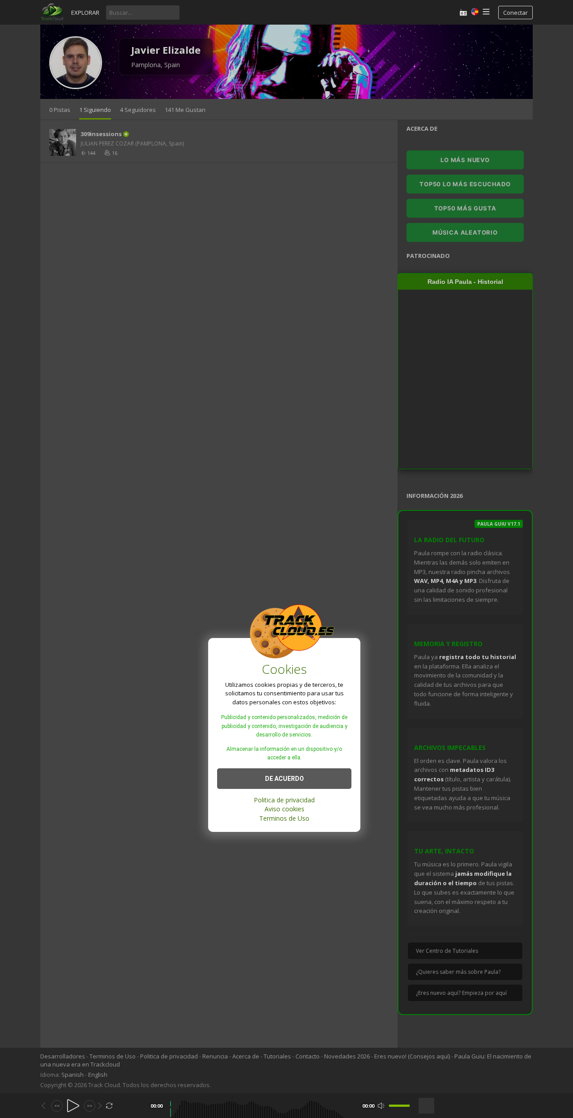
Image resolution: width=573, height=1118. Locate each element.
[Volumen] (399, 1106)
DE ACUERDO (284, 778)
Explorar (85, 13)
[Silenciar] (381, 1106)
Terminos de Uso (284, 818)
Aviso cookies (284, 809)
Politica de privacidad (284, 799)
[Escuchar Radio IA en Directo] (463, 12)
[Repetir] (109, 1106)
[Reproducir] (73, 1106)
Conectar (515, 13)
